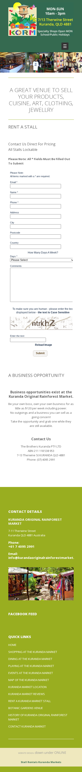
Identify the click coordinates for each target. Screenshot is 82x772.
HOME (12, 645)
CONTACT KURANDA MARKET (27, 726)
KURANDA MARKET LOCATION (27, 687)
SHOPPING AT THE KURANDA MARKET (32, 652)
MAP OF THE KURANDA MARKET (28, 680)
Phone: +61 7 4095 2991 (21, 544)
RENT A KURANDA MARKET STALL (29, 701)
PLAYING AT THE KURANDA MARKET (31, 666)
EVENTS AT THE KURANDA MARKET (30, 673)
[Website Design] (42, 754)
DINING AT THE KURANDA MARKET (30, 659)
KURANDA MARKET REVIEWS (26, 694)
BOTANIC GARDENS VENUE (25, 708)
